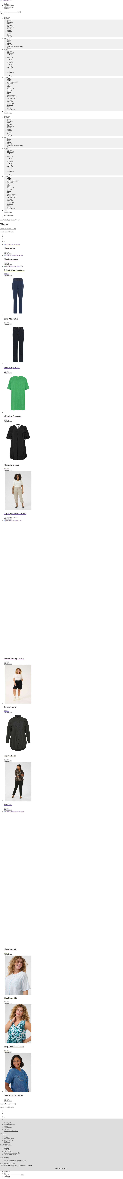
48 (11, 64)
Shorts (9, 48)
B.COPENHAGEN (13, 82)
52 (11, 59)
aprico (9, 80)
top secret (10, 105)
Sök (19, 12)
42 (11, 70)
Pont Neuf (10, 101)
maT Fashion (11, 98)
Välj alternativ (8, 254)
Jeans (8, 41)
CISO (9, 85)
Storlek (13, 220)
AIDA (9, 79)
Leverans (6, 1129)
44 (11, 69)
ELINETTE (10, 88)
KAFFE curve (11, 95)
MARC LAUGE (12, 96)
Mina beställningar (9, 5)
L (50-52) (10, 57)
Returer (6, 1126)
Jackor (9, 23)
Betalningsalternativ (9, 1124)
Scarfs (9, 30)
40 (11, 74)
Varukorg (6, 4)
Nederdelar (7, 38)
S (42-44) (10, 67)
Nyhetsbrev (7, 1148)
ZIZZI (9, 108)
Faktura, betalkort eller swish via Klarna (15, 1160)
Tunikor (9, 36)
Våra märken (7, 1151)
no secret (9, 100)
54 (11, 56)
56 (11, 54)
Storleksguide (7, 1123)
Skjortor (9, 31)
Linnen (9, 28)
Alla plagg (7, 17)
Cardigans (10, 22)
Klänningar (10, 27)
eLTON (9, 90)
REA (5, 111)
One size (9, 51)
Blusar (9, 20)
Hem (1, 220)
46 (11, 66)
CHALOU (10, 83)
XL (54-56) (10, 53)
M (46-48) (10, 62)
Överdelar (6, 18)
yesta (8, 106)
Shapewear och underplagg (15, 46)
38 (11, 75)
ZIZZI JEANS (11, 110)
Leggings (10, 44)
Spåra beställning (8, 7)
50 (11, 61)
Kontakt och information (11, 1131)
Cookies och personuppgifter (12, 1153)
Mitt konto (7, 8)
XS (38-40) (10, 72)
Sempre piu (10, 103)
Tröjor (9, 35)
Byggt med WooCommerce (24, 1165)
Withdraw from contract (61, 1168)
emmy (9, 92)
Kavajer (9, 25)
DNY (8, 87)
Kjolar (9, 43)
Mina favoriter (8, 113)
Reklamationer (8, 1127)
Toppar (9, 33)
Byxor (9, 40)
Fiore (8, 93)
